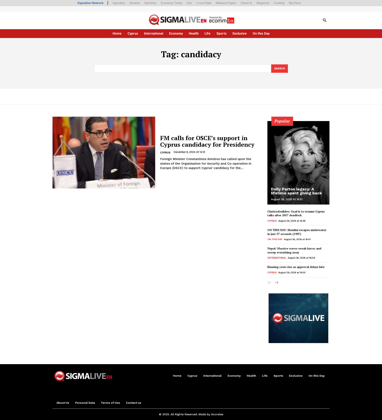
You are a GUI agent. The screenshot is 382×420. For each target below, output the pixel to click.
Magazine (263, 3)
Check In (246, 3)
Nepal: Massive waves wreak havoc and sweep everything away (294, 250)
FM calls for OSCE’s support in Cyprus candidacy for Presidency (207, 141)
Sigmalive (119, 3)
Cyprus (165, 152)
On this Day (274, 239)
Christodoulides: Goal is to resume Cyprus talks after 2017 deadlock (296, 213)
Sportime (150, 3)
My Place (295, 3)
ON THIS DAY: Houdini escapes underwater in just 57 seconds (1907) (296, 232)
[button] (324, 20)
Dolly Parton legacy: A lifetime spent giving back (296, 191)
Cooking (279, 3)
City (189, 3)
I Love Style (203, 3)
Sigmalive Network (90, 3)
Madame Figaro (226, 3)
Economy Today (171, 3)
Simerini (135, 3)
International (276, 257)
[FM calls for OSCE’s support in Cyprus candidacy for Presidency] (104, 152)
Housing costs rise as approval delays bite (296, 267)
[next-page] (276, 282)
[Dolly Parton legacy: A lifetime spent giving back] (298, 163)
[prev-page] (269, 282)
